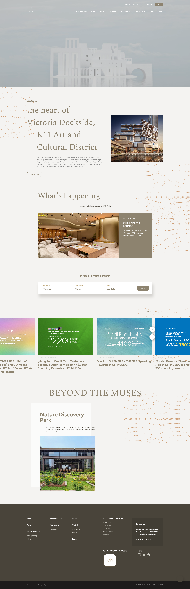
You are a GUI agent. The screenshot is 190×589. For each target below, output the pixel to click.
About (74, 519)
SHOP (93, 11)
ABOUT (160, 11)
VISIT (151, 11)
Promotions (54, 525)
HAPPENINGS (126, 11)
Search (143, 288)
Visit (74, 525)
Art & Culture (32, 531)
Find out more (34, 174)
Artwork (29, 539)
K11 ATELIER (107, 525)
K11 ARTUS (106, 528)
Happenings (54, 519)
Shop (29, 519)
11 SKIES (106, 535)
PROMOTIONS (140, 11)
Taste (29, 525)
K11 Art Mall (107, 522)
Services (75, 533)
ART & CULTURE (81, 11)
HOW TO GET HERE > (143, 539)
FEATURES (112, 11)
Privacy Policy (42, 585)
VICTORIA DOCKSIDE (110, 532)
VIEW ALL (148, 311)
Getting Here (76, 529)
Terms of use (31, 585)
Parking (127, 4)
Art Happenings (32, 536)
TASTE (102, 11)
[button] (152, 329)
